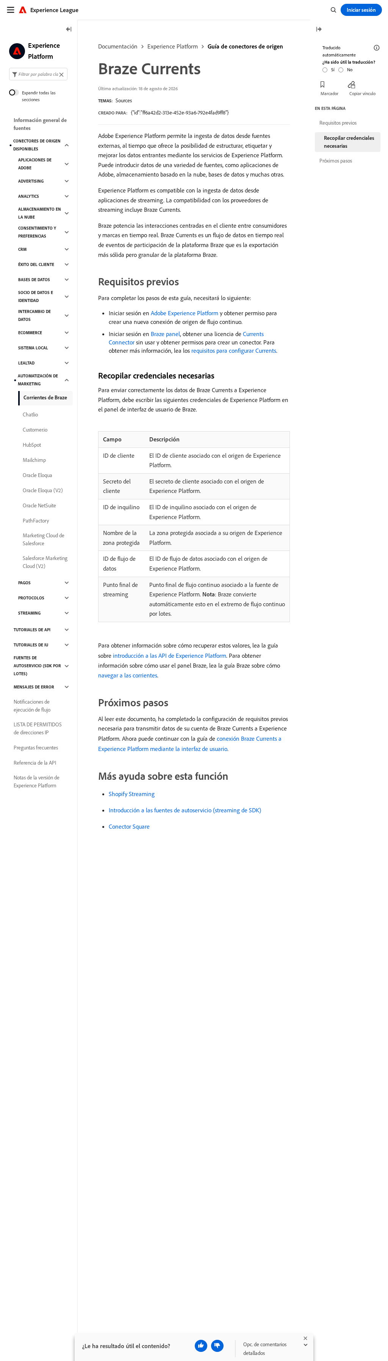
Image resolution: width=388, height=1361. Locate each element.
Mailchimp (34, 460)
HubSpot (32, 444)
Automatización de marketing (38, 379)
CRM (22, 249)
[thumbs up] (201, 1346)
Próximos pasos (335, 160)
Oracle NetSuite (39, 505)
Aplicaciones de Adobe (35, 164)
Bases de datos (34, 279)
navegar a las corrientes (127, 675)
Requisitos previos (338, 122)
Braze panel (165, 334)
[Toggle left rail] (69, 29)
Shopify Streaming (132, 794)
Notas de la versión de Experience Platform (36, 781)
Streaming (29, 613)
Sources (124, 100)
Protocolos (31, 598)
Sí (333, 69)
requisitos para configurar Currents (233, 350)
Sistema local (33, 347)
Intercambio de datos (34, 315)
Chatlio (30, 414)
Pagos (24, 582)
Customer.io (35, 429)
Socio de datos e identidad (35, 296)
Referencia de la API (35, 762)
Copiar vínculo (362, 93)
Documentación (118, 46)
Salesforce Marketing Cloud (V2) (45, 562)
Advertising (31, 181)
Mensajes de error (34, 687)
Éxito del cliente (36, 264)
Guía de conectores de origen (245, 46)
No (349, 69)
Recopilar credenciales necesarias (349, 142)
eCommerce (30, 332)
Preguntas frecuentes (36, 747)
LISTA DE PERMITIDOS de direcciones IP (38, 728)
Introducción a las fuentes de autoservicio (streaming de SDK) (185, 810)
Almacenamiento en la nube (39, 213)
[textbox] (38, 74)
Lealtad (26, 363)
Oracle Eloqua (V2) (43, 490)
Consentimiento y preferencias (37, 232)
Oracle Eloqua (37, 475)
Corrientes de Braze (45, 397)
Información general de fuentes (40, 124)
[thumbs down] (217, 1346)
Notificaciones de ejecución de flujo (32, 705)
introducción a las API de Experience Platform (169, 655)
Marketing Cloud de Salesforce (43, 539)
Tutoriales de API (32, 629)
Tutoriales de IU (31, 645)
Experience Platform (172, 46)
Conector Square (129, 826)
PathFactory (36, 520)
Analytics (28, 196)
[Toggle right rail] (318, 29)
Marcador (329, 93)
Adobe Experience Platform (184, 313)
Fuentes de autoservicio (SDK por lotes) (37, 665)
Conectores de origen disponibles (37, 145)
